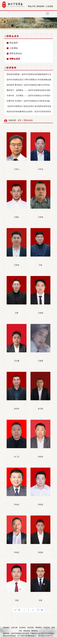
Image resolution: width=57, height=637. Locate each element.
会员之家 (14, 627)
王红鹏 (16, 361)
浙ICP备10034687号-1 (45, 636)
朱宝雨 (40, 409)
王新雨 (40, 313)
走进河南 (30, 627)
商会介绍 (31, 6)
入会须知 (49, 6)
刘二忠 (16, 457)
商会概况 (6, 627)
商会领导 (13, 43)
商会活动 (26, 631)
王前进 (16, 265)
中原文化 (46, 627)
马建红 (16, 217)
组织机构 (40, 6)
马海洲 (40, 217)
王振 (40, 265)
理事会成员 (14, 59)
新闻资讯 (38, 627)
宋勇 (40, 600)
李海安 (16, 552)
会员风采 (22, 627)
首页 (19, 120)
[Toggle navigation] (47, 13)
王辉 (16, 313)
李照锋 (40, 552)
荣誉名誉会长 (15, 53)
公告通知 (13, 48)
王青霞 (40, 361)
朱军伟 (16, 409)
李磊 (17, 600)
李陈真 (40, 505)
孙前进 (40, 457)
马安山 (16, 169)
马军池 (40, 169)
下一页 (40, 610)
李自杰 (16, 505)
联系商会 (35, 631)
